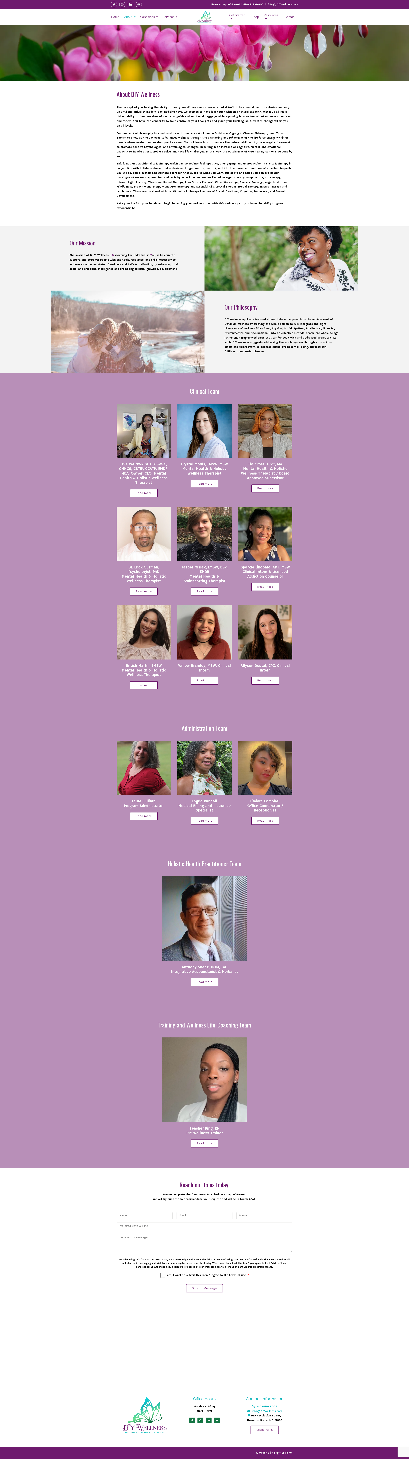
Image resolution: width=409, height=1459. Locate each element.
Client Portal (264, 1429)
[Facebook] (114, 4)
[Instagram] (122, 4)
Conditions (147, 17)
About (128, 17)
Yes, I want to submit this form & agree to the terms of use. (208, 1275)
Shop (255, 17)
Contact (290, 17)
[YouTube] (139, 4)
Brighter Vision (283, 1453)
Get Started (237, 15)
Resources (271, 15)
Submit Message (204, 1288)
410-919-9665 (253, 4)
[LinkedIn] (130, 4)
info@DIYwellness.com (283, 4)
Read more (144, 493)
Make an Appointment (225, 4)
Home (115, 17)
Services (168, 17)
